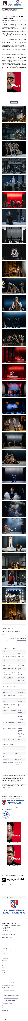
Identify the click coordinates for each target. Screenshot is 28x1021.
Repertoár (4, 956)
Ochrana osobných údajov (8, 985)
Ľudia (3, 963)
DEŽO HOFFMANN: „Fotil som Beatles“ (12, 8)
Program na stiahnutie (7, 1007)
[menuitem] (20, 3)
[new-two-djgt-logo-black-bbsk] (11, 3)
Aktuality (4, 967)
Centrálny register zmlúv (9, 990)
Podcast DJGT (5, 960)
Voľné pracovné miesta (7, 1003)
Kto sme (4, 965)
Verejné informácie (6, 987)
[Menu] (24, 3)
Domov (3, 946)
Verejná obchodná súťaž (9, 1000)
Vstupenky (4, 948)
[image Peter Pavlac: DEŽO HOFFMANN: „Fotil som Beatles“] (14, 114)
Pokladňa (6, 953)
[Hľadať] (20, 3)
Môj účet (4, 974)
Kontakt (3, 972)
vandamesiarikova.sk (21, 640)
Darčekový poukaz (8, 950)
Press (3, 970)
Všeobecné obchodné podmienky (9, 982)
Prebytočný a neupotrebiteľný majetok (12, 995)
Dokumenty (6, 992)
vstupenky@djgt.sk (9, 937)
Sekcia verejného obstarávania (11, 998)
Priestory (4, 1005)
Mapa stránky (5, 1010)
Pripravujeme (5, 958)
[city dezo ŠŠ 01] (14, 83)
